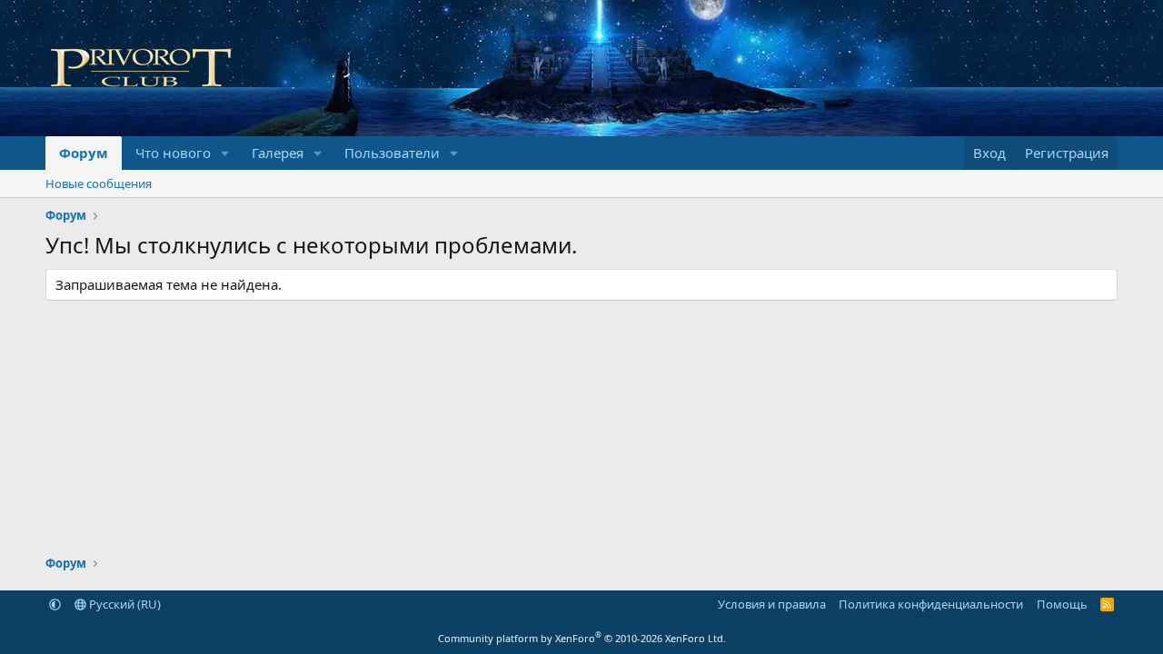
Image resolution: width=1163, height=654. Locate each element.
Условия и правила (772, 604)
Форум (83, 153)
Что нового (173, 153)
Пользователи (392, 153)
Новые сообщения (98, 183)
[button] (225, 153)
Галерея (277, 153)
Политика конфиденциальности (931, 604)
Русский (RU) (123, 604)
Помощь (1062, 604)
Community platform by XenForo (582, 638)
